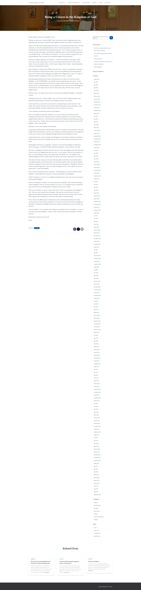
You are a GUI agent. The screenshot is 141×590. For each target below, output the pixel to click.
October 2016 (97, 395)
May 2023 (96, 187)
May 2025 (96, 121)
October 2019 (97, 292)
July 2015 (96, 437)
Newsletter (108, 2)
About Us (96, 502)
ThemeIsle (110, 586)
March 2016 (96, 414)
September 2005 (97, 494)
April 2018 (96, 343)
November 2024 (97, 139)
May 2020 (96, 275)
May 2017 (96, 375)
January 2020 (96, 284)
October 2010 (97, 483)
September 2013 (97, 460)
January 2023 (96, 198)
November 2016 (97, 392)
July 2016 (96, 403)
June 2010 (96, 489)
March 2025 (96, 127)
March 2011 (96, 474)
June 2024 (96, 153)
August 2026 (96, 79)
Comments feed (97, 533)
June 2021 (96, 252)
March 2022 (96, 227)
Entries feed (96, 530)
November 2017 (97, 358)
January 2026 (96, 99)
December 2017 (97, 355)
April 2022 (96, 224)
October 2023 (97, 173)
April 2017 (96, 378)
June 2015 (96, 440)
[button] (79, 2)
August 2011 (96, 463)
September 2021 (97, 244)
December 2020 (97, 255)
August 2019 (96, 298)
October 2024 (97, 141)
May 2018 (96, 341)
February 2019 (97, 315)
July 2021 (96, 250)
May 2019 (96, 306)
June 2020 (96, 272)
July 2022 (96, 215)
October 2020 (97, 261)
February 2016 (97, 417)
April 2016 (96, 412)
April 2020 (96, 278)
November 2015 (97, 426)
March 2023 (96, 193)
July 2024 (96, 150)
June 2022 (96, 218)
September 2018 (97, 329)
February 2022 (97, 230)
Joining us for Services (73, 2)
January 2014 (96, 452)
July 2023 (96, 181)
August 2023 (96, 178)
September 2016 (97, 397)
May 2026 (96, 87)
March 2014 (96, 446)
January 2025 (96, 133)
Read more (47, 572)
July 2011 (96, 466)
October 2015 (97, 429)
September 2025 (97, 110)
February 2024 (97, 164)
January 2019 (96, 318)
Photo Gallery (97, 511)
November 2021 (97, 238)
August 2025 (96, 113)
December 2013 (97, 454)
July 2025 (96, 116)
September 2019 (97, 295)
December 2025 (97, 102)
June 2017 (96, 372)
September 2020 (97, 264)
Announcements (86, 2)
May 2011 (96, 469)
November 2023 (97, 170)
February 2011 (97, 477)
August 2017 (96, 366)
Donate (100, 2)
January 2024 (96, 167)
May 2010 (96, 491)
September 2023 (97, 176)
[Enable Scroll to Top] (138, 587)
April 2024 (96, 158)
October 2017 (97, 360)
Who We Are (62, 2)
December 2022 (97, 201)
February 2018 (97, 349)
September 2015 (97, 432)
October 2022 (97, 207)
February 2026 (97, 96)
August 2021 (96, 247)
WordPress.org (97, 536)
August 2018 (96, 332)
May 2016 (96, 409)
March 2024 (96, 161)
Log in (95, 527)
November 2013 (97, 457)
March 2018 (96, 346)
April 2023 (96, 190)
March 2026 (96, 93)
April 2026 (96, 90)
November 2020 (97, 258)
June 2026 (96, 85)
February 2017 (97, 383)
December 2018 (97, 321)
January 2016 (96, 420)
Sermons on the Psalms (98, 516)
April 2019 (96, 309)
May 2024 (96, 156)
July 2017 (96, 369)
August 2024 (96, 147)
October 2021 (97, 241)
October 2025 (97, 107)
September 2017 (97, 363)
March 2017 (96, 380)
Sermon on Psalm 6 (98, 58)
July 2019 (96, 301)
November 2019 (97, 289)
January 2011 (96, 480)
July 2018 (96, 335)
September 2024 (97, 144)
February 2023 (97, 195)
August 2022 (96, 212)
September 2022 (97, 210)
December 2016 (97, 389)
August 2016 (96, 400)
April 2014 (96, 443)
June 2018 (96, 338)
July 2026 (96, 82)
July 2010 (96, 486)
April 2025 (96, 124)
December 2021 (97, 235)
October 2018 (97, 326)
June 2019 (96, 304)
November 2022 (97, 204)
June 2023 (96, 184)
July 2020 (96, 269)
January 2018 (96, 352)
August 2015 (96, 434)
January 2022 (96, 232)
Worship (95, 519)
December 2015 (97, 423)
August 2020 (96, 267)
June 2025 (96, 119)
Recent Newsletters (98, 67)
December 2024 (97, 136)
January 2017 (96, 386)
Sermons (94, 2)
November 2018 (97, 323)
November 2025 (97, 104)
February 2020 (97, 281)
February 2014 (97, 449)
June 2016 (96, 406)
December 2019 (97, 287)
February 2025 (97, 130)
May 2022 (96, 221)
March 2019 (96, 312)
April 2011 (96, 471)
